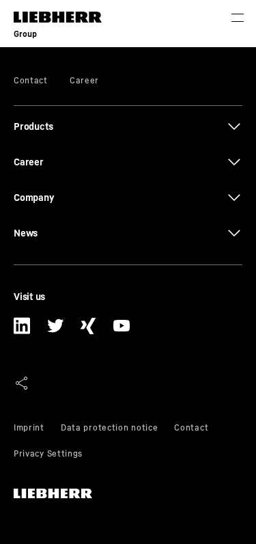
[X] (55, 331)
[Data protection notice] (109, 429)
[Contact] (191, 429)
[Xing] (88, 331)
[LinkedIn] (22, 331)
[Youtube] (121, 331)
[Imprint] (29, 429)
